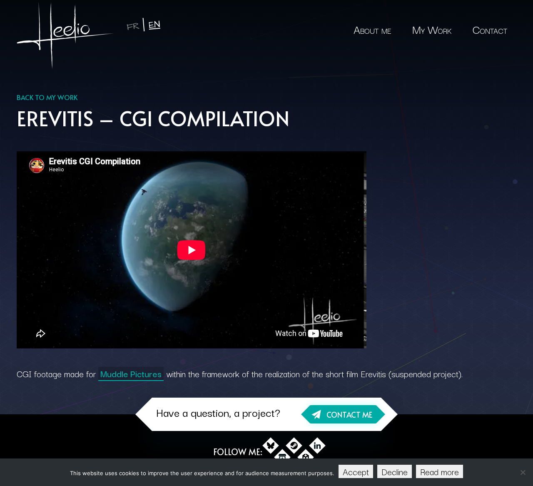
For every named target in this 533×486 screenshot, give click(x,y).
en (154, 25)
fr (133, 26)
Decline (394, 471)
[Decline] (522, 472)
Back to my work (47, 97)
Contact (490, 29)
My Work (432, 29)
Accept (356, 471)
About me (372, 29)
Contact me (349, 414)
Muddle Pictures (131, 373)
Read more (439, 471)
